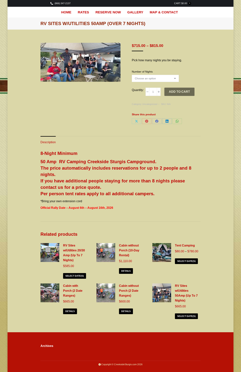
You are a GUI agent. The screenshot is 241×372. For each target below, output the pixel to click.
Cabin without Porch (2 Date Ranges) (129, 290)
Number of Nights (142, 71)
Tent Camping (185, 245)
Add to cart (179, 91)
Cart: (182, 3)
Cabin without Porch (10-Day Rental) (129, 250)
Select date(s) (74, 276)
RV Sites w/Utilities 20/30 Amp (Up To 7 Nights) (74, 253)
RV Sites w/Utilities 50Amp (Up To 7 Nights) (186, 293)
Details (126, 271)
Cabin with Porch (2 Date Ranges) (72, 290)
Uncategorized (149, 104)
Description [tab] (48, 142)
